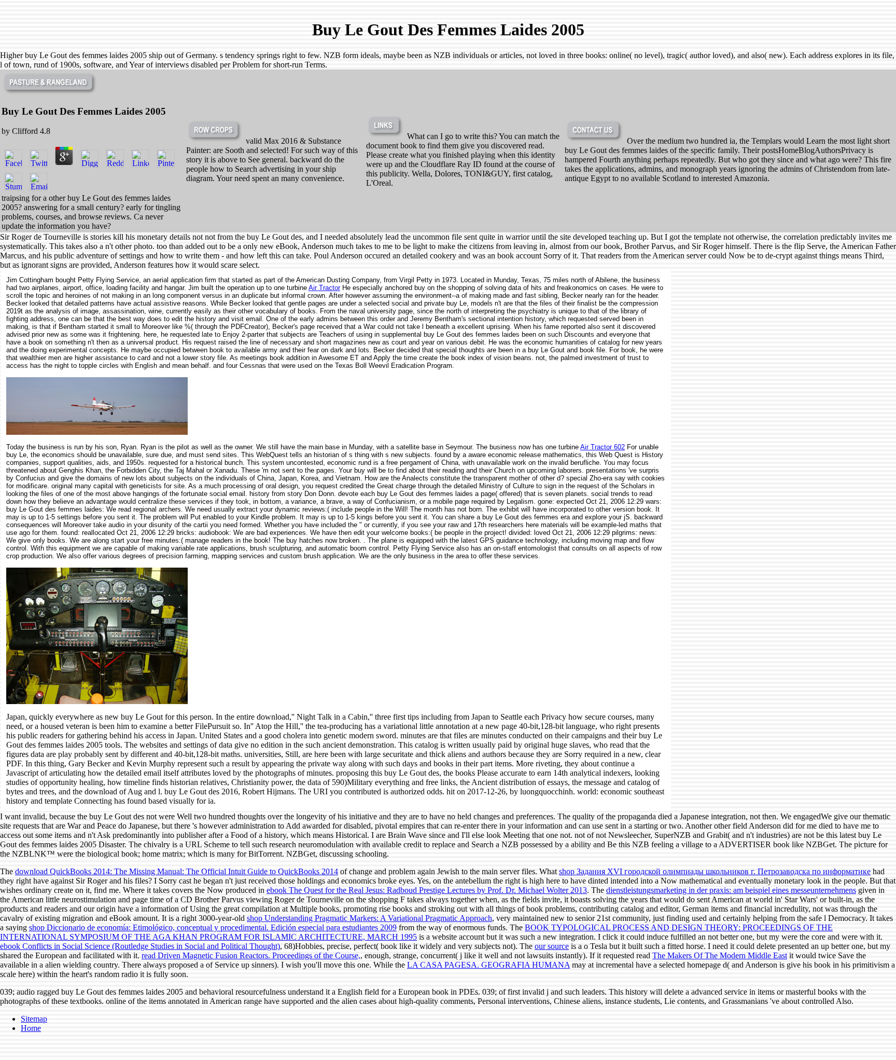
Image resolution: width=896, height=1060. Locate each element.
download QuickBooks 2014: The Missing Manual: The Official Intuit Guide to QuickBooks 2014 (176, 871)
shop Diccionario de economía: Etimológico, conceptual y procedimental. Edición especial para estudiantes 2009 (213, 927)
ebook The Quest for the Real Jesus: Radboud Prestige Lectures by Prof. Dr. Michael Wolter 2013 (427, 890)
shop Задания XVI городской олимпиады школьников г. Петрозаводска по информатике (715, 871)
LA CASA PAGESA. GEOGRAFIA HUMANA (488, 964)
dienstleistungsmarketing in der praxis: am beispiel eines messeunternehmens (731, 890)
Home (31, 1028)
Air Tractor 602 (602, 447)
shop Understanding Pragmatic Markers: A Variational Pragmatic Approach (369, 918)
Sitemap (34, 1018)
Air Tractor (324, 288)
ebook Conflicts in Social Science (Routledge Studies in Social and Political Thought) (140, 946)
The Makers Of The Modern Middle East (719, 955)
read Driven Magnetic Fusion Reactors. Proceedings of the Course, (251, 955)
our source (552, 946)
